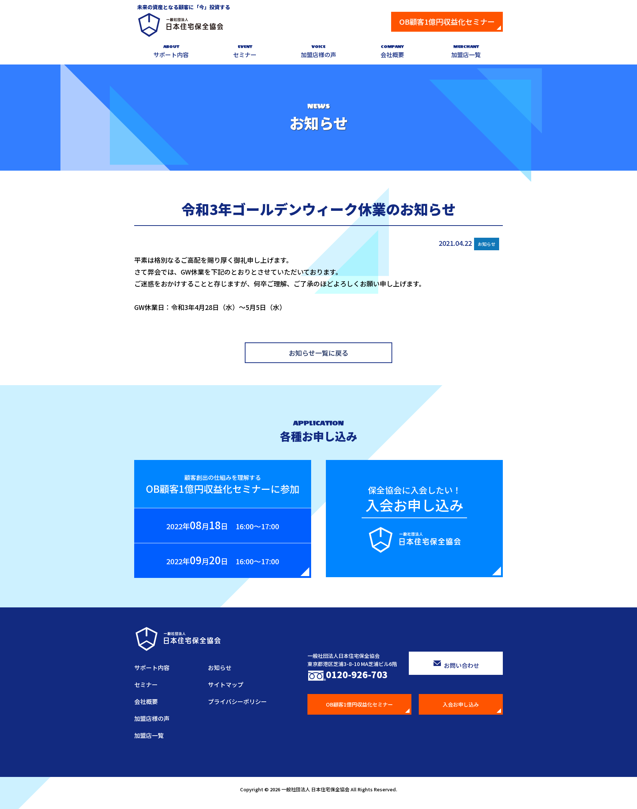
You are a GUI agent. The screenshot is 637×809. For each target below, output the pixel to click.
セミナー (245, 51)
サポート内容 (171, 51)
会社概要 (392, 51)
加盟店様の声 (318, 51)
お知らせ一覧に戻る (318, 353)
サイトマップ (225, 684)
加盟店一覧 (466, 51)
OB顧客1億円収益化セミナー (447, 21)
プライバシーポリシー (237, 701)
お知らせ (220, 667)
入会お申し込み (461, 704)
